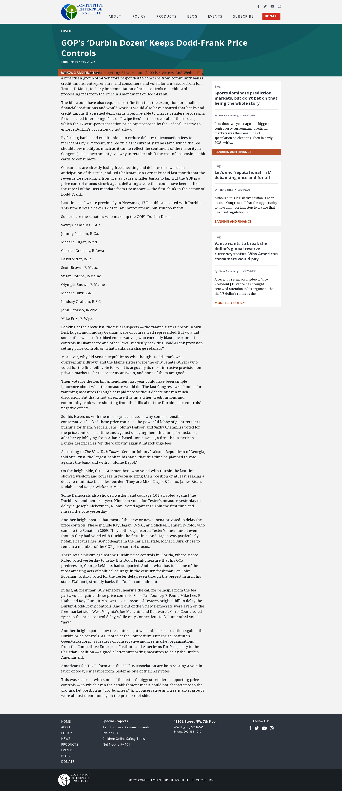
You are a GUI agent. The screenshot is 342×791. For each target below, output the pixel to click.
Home (66, 721)
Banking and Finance (233, 152)
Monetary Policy (230, 303)
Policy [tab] (139, 16)
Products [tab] (166, 16)
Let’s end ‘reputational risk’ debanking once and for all (243, 175)
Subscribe (243, 16)
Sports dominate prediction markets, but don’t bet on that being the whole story (246, 98)
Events (215, 16)
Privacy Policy (202, 780)
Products (69, 744)
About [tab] (115, 16)
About (66, 727)
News (65, 738)
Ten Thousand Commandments (126, 727)
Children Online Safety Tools (124, 738)
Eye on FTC (111, 733)
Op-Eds (67, 31)
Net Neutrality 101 (116, 744)
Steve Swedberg (228, 115)
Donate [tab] (271, 16)
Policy (66, 733)
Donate (67, 761)
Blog (192, 16)
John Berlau (69, 62)
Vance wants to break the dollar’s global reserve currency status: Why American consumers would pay (246, 251)
